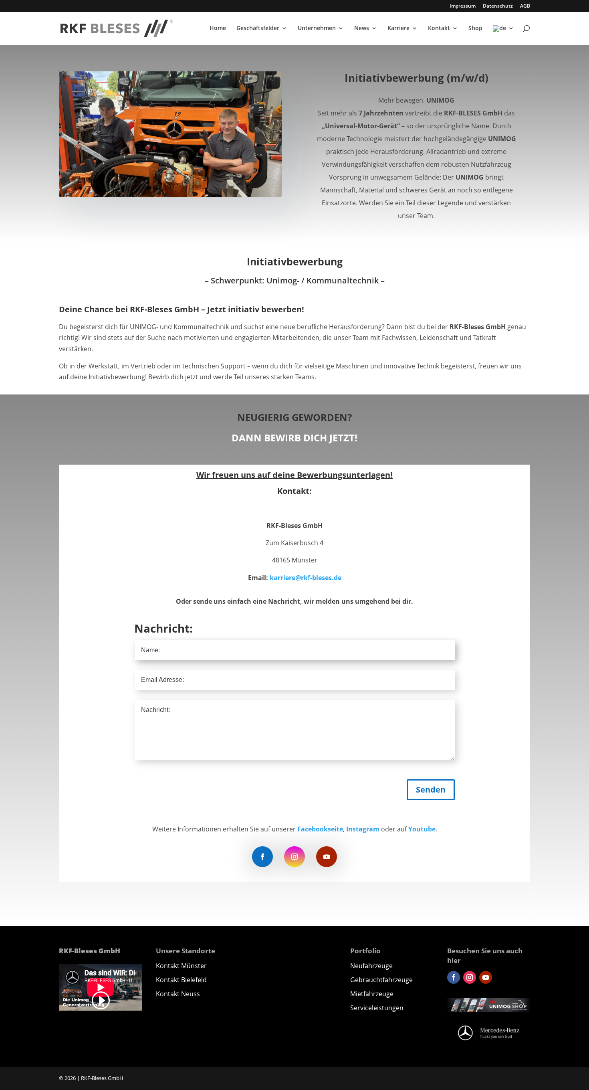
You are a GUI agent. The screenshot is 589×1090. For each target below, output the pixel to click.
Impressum (463, 6)
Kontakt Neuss (178, 993)
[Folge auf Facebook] (262, 856)
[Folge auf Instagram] (294, 856)
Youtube (422, 829)
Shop (475, 28)
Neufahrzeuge (371, 965)
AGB (525, 6)
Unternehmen (317, 28)
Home (218, 28)
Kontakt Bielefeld (181, 979)
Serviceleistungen (376, 1007)
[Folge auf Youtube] (326, 856)
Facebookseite (320, 829)
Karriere (398, 28)
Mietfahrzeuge (371, 993)
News (361, 28)
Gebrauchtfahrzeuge (381, 979)
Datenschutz (498, 6)
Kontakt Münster (181, 965)
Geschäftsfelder (257, 28)
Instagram (362, 829)
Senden (431, 789)
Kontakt (439, 28)
